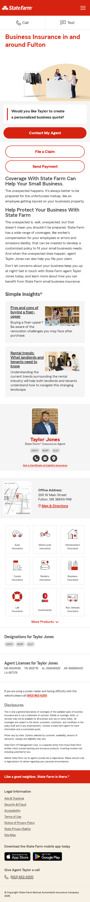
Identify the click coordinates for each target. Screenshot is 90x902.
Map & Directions (55, 506)
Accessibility (12, 810)
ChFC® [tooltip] (34, 450)
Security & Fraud (15, 804)
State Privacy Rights (17, 829)
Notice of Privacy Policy (19, 822)
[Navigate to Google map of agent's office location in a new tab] (53, 458)
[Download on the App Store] (17, 856)
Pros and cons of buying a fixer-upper (24, 312)
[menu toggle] (83, 8)
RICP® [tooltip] (46, 450)
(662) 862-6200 (37, 695)
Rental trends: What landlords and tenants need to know (27, 359)
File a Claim (45, 152)
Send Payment (45, 166)
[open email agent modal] (45, 459)
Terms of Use (12, 816)
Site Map (10, 835)
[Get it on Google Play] (47, 856)
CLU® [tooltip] (56, 450)
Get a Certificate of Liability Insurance (45, 465)
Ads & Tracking (14, 798)
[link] (22, 8)
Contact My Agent (45, 133)
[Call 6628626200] (36, 458)
